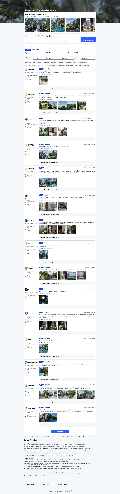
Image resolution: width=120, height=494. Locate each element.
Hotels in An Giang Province (46, 436)
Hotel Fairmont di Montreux (66, 459)
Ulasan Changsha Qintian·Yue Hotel (47, 448)
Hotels (30, 436)
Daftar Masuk (28, 38)
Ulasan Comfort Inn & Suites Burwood (31, 448)
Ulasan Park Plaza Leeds (29, 446)
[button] (109, 2)
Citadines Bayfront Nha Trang (86, 453)
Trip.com (25, 436)
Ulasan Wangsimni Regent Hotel (54, 446)
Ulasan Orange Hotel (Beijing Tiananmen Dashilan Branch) (63, 472)
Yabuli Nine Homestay (44, 455)
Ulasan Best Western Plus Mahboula (31, 444)
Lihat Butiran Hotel (57, 16)
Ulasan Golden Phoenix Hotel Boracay (31, 452)
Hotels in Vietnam (35, 436)
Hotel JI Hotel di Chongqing (53, 459)
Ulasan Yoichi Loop (80, 446)
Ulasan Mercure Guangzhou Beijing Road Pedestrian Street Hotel (37, 472)
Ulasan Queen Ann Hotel (80, 444)
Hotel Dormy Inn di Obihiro (29, 459)
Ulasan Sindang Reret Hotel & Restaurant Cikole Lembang (35, 475)
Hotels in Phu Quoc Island (58, 436)
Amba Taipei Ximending (47, 453)
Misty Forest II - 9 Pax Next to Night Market (33, 453)
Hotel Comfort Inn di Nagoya (41, 459)
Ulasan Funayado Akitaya (44, 444)
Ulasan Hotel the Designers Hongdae (83, 450)
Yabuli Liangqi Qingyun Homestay (72, 453)
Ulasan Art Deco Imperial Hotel (41, 446)
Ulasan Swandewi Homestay (71, 448)
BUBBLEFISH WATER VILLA (58, 453)
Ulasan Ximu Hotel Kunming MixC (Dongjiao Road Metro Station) (78, 473)
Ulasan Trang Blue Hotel (70, 450)
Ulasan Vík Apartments (60, 448)
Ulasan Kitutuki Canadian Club (84, 448)
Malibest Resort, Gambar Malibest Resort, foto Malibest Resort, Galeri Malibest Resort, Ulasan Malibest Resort (46, 461)
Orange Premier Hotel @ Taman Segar (31, 455)
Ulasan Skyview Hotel (55, 444)
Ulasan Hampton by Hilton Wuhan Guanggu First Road (54, 450)
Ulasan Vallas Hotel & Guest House (67, 444)
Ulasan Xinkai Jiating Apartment (68, 446)
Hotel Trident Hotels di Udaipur (78, 459)
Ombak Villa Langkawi (74, 452)
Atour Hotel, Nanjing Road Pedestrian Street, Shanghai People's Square (54, 452)
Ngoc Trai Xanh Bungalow (70, 436)
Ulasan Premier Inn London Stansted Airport (33, 450)
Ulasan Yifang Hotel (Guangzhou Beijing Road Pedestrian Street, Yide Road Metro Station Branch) (44, 473)
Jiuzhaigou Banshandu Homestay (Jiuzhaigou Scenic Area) (62, 455)
